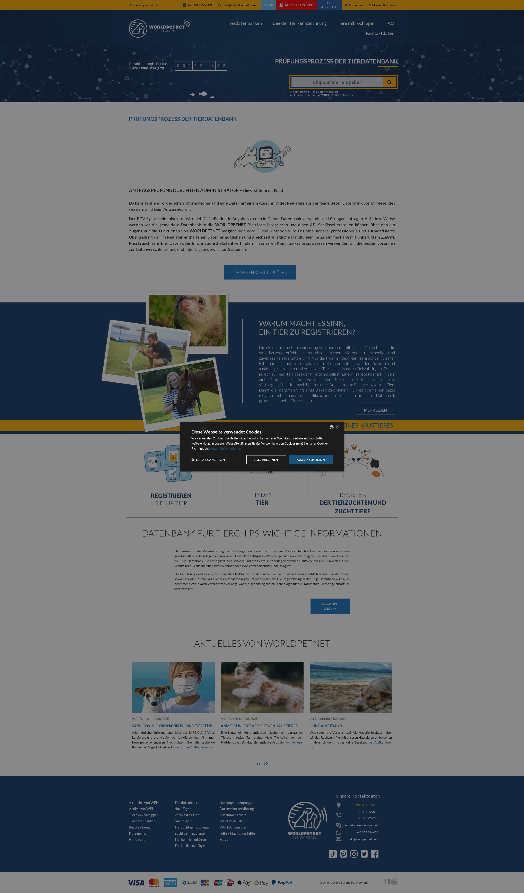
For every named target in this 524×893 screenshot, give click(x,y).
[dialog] (262, 446)
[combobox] (332, 427)
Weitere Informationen (225, 448)
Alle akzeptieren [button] (311, 459)
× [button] (337, 426)
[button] (208, 460)
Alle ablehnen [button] (266, 459)
